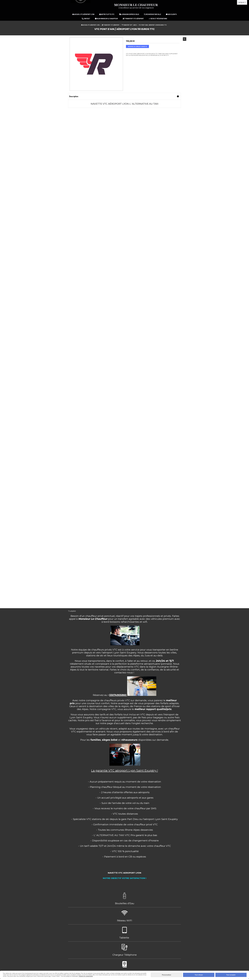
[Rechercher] (184, 39)
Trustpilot (72, 611)
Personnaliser (166, 975)
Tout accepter (230, 975)
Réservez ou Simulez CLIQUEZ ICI (137, 46)
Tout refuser (199, 975)
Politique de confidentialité (85, 976)
